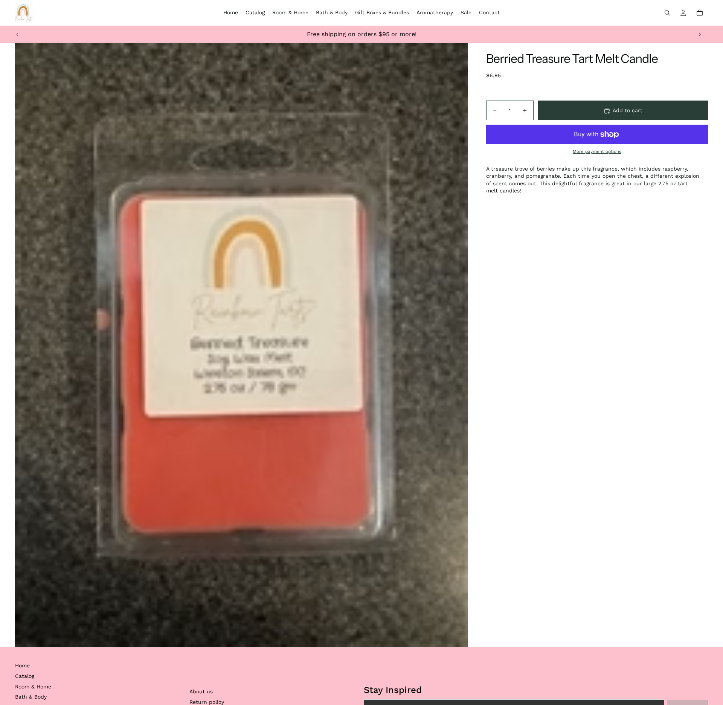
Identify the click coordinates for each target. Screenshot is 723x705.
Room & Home (33, 687)
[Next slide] (699, 34)
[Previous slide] (17, 34)
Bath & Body (31, 697)
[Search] (667, 13)
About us (201, 691)
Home (22, 665)
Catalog (24, 676)
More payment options (597, 151)
